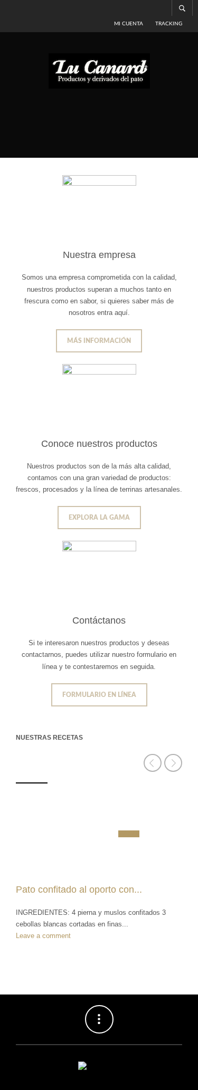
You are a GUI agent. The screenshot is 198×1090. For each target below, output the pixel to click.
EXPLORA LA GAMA (99, 517)
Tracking (168, 23)
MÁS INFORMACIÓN (99, 341)
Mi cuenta (128, 23)
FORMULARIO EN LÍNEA (99, 695)
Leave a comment (43, 936)
